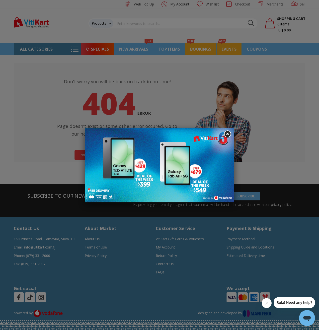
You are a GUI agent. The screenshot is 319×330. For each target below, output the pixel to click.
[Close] (227, 134)
